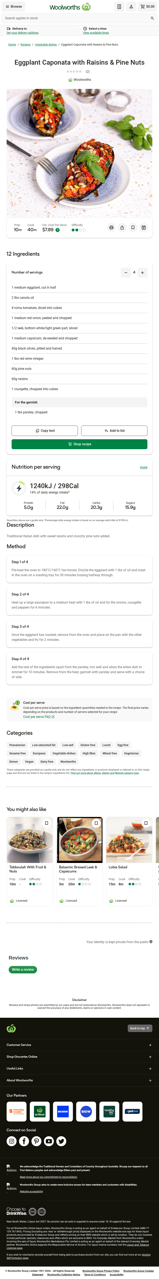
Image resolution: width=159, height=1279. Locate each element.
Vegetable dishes (46, 44)
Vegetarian (131, 753)
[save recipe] (132, 227)
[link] (79, 71)
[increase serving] (142, 273)
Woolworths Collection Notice (63, 1274)
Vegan (29, 761)
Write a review (24, 970)
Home (12, 44)
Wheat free (109, 753)
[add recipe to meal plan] (143, 227)
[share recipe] (122, 227)
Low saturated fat (43, 745)
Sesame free (17, 753)
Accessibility (117, 1274)
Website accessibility (31, 1191)
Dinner (13, 761)
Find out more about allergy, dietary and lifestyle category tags (105, 773)
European (39, 753)
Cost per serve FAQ (37, 717)
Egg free (123, 745)
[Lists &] (119, 7)
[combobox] (79, 18)
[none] (131, 7)
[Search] (152, 18)
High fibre (89, 753)
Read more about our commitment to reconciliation (48, 1177)
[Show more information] (57, 229)
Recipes (25, 44)
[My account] (131, 7)
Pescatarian (17, 745)
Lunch (106, 745)
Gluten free (88, 745)
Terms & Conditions (95, 1274)
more (143, 467)
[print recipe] (111, 227)
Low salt (68, 745)
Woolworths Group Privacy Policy (100, 1270)
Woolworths (82, 80)
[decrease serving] (126, 273)
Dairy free (47, 761)
